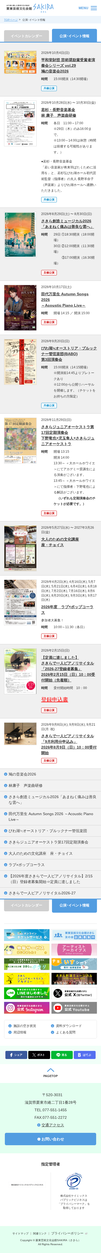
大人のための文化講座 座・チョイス (60, 542)
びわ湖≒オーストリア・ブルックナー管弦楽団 (48, 831)
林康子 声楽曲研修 (26, 785)
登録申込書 (54, 699)
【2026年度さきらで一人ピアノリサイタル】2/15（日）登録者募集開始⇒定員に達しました (51, 879)
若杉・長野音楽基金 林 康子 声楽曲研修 (58, 112)
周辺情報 (19, 1032)
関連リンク (40, 1233)
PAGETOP (50, 1076)
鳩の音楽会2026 (22, 774)
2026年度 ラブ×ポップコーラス (67, 610)
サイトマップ (20, 1233)
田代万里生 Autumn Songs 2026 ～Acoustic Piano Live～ (65, 299)
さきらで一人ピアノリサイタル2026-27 (42, 893)
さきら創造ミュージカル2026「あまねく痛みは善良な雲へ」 (52, 800)
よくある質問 (65, 1032)
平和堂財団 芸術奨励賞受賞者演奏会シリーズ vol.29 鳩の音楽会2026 (68, 65)
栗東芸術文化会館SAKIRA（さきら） (40, 8)
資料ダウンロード (69, 1026)
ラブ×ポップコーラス (27, 865)
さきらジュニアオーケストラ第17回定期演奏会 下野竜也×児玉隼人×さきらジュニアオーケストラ (68, 435)
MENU (83, 8)
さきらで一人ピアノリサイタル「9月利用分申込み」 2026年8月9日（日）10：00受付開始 (69, 744)
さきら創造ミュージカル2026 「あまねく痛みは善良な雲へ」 (67, 224)
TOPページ (11, 19)
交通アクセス (52, 1125)
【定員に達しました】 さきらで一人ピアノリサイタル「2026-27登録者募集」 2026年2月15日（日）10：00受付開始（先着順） (68, 668)
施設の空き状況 (24, 1026)
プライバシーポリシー (67, 1233)
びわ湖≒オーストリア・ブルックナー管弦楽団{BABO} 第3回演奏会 (69, 354)
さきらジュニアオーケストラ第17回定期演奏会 (48, 842)
